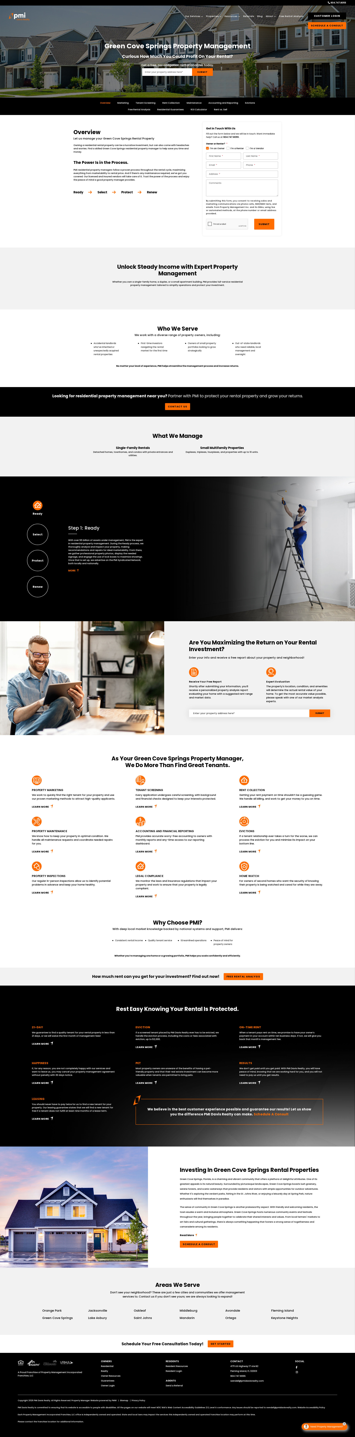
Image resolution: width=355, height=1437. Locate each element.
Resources (231, 16)
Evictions (250, 102)
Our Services (192, 16)
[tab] (37, 508)
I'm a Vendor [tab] (257, 148)
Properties (212, 16)
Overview (105, 102)
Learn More (40, 806)
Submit (202, 72)
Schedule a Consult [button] (327, 25)
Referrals (248, 16)
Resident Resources (177, 1366)
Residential (107, 1366)
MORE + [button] (106, 570)
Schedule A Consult (271, 1114)
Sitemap (124, 1400)
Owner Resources (111, 1375)
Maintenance (194, 102)
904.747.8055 (338, 2)
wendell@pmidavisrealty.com (247, 1380)
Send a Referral (174, 1385)
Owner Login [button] (108, 1385)
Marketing (123, 102)
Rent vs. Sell (220, 109)
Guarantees (107, 1380)
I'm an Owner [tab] (217, 148)
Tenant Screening (145, 102)
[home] (19, 16)
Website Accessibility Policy (311, 1407)
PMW (114, 1400)
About (269, 16)
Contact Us (177, 406)
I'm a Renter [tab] (237, 148)
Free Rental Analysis (291, 16)
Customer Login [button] (327, 16)
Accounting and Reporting (223, 102)
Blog (260, 16)
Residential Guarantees (170, 109)
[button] (296, 1367)
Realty (104, 1371)
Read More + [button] (251, 1236)
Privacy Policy (138, 1400)
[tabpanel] (106, 548)
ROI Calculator (199, 109)
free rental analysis (243, 976)
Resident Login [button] (174, 1371)
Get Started (221, 1344)
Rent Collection (171, 102)
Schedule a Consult (199, 1244)
